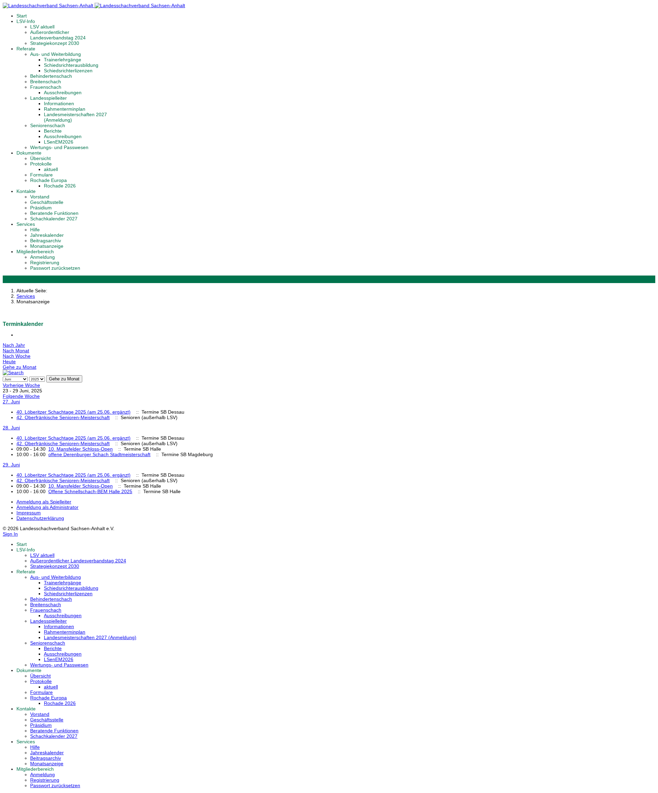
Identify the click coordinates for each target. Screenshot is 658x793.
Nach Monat (16, 350)
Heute (9, 361)
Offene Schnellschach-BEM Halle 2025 (90, 491)
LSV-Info (25, 21)
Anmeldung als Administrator (47, 507)
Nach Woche (17, 356)
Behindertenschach (51, 76)
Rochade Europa (48, 180)
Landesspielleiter (48, 98)
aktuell (51, 169)
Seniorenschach (47, 125)
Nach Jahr (14, 345)
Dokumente (28, 153)
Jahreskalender (47, 235)
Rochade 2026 (60, 185)
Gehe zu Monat (19, 367)
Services (25, 224)
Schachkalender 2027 (53, 218)
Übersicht (40, 158)
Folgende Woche (21, 396)
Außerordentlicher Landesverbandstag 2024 (58, 34)
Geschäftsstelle (46, 202)
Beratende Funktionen (54, 213)
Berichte (53, 131)
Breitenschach (45, 81)
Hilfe (35, 229)
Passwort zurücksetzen (55, 268)
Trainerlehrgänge (62, 59)
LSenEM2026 (58, 142)
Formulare (41, 175)
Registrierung (44, 262)
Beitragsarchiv (45, 240)
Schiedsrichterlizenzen (68, 70)
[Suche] (13, 372)
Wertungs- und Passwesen (59, 147)
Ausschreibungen (63, 92)
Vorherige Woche (21, 385)
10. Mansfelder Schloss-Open (80, 449)
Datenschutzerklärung (40, 518)
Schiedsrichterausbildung (71, 65)
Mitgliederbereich (35, 251)
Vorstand (39, 196)
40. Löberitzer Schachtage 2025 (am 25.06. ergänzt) (73, 412)
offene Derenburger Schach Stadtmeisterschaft (99, 454)
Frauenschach (45, 87)
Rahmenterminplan (64, 109)
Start (21, 16)
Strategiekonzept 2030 (54, 43)
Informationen (59, 103)
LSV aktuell (42, 26)
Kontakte (26, 191)
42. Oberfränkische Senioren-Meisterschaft (63, 417)
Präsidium (41, 207)
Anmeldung (42, 257)
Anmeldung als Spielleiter (43, 501)
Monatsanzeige (46, 246)
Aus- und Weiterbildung (55, 54)
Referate (25, 48)
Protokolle (41, 164)
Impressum (28, 512)
